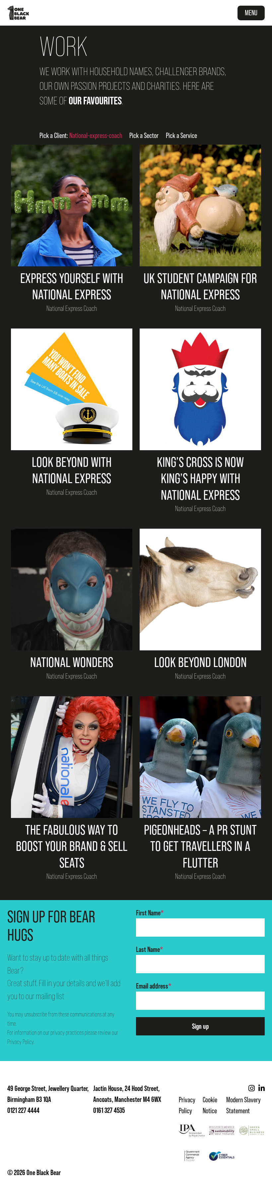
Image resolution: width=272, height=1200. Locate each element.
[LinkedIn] (261, 1088)
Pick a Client (80, 135)
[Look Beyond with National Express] (71, 389)
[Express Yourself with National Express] (71, 205)
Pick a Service (181, 135)
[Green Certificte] (251, 1130)
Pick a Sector (144, 135)
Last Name (149, 949)
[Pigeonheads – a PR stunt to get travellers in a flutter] (200, 757)
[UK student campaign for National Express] (200, 205)
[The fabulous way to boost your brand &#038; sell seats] (71, 757)
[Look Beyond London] (200, 589)
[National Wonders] (71, 589)
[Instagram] (251, 1088)
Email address (153, 986)
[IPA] (192, 1130)
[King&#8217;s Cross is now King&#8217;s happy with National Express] (200, 389)
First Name (150, 913)
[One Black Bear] (18, 13)
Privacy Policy (20, 1041)
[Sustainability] (222, 1130)
